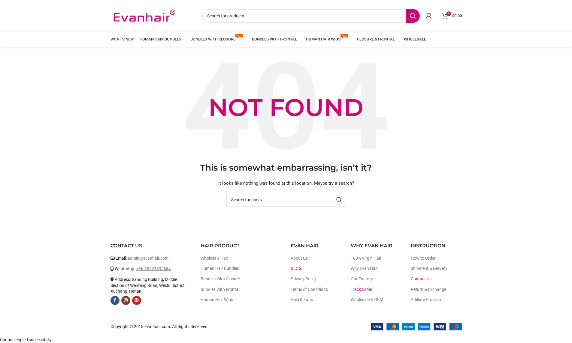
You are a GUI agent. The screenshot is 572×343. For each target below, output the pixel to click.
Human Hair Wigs (217, 299)
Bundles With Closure (220, 278)
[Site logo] (144, 15)
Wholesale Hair (214, 258)
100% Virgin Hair (366, 258)
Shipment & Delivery (429, 268)
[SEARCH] (413, 16)
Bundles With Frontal (220, 289)
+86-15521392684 (153, 268)
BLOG (296, 268)
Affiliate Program (426, 299)
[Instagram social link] (125, 300)
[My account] (429, 16)
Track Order (361, 289)
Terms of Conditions (309, 289)
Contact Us (421, 278)
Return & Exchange (428, 289)
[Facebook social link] (115, 300)
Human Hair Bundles (220, 268)
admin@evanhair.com (148, 258)
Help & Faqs (302, 299)
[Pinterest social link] (136, 300)
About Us (299, 258)
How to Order (423, 258)
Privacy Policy (303, 278)
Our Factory (362, 278)
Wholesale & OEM (367, 299)
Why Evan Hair (364, 268)
